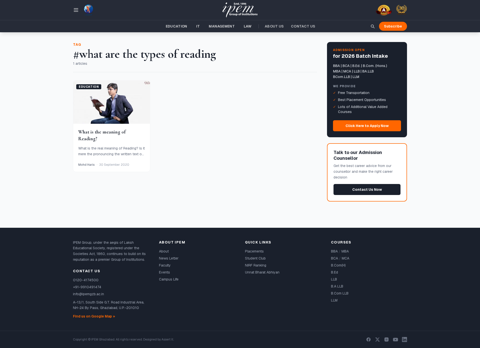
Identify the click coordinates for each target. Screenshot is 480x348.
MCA (345, 258)
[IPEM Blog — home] (240, 10)
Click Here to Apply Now (367, 126)
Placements (254, 251)
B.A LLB (337, 286)
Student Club (255, 258)
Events (164, 272)
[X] (377, 339)
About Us (274, 26)
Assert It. (168, 340)
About (164, 251)
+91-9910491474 (87, 287)
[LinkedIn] (404, 339)
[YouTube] (395, 339)
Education (176, 26)
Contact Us (303, 26)
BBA (334, 251)
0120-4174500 (85, 280)
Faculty (165, 265)
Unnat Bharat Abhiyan (262, 272)
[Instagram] (386, 339)
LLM (334, 300)
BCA (334, 258)
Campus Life (168, 279)
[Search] (372, 26)
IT (198, 26)
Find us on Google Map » (94, 316)
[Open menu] (76, 10)
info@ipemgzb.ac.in (88, 294)
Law (248, 26)
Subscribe (393, 26)
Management (222, 26)
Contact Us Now (367, 189)
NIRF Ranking (255, 265)
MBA (345, 251)
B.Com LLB (339, 293)
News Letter (168, 258)
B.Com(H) (338, 265)
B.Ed (334, 272)
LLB (334, 279)
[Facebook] (368, 339)
